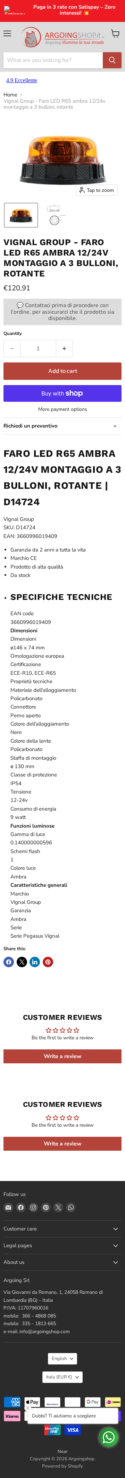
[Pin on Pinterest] (48, 962)
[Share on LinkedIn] (35, 962)
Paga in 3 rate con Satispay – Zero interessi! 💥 (74, 10)
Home (10, 95)
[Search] (112, 60)
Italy (59, 1377)
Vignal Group (18, 519)
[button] (21, 215)
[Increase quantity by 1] (64, 348)
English (59, 1358)
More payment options (62, 409)
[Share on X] (22, 962)
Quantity (12, 333)
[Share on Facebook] (8, 962)
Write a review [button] (63, 1056)
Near (63, 1451)
